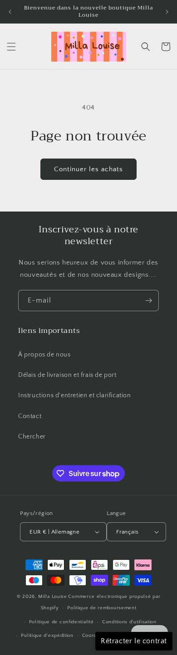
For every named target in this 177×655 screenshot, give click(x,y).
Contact (29, 416)
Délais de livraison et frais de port (67, 375)
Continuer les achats (88, 169)
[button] (11, 47)
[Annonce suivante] (167, 12)
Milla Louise (52, 596)
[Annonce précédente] (10, 12)
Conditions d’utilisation (129, 622)
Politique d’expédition (47, 635)
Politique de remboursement (101, 608)
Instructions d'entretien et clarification (74, 395)
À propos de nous (44, 354)
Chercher (32, 436)
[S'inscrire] (148, 300)
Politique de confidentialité (61, 622)
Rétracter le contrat (134, 641)
